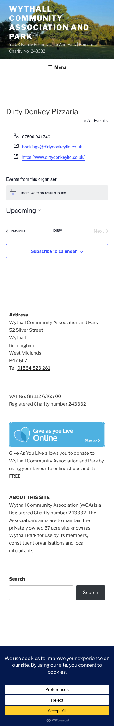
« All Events (96, 120)
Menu (60, 67)
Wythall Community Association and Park (49, 23)
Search (17, 579)
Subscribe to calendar (54, 251)
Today (57, 230)
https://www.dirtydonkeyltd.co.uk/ (53, 157)
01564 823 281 (33, 368)
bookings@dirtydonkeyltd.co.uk (52, 147)
